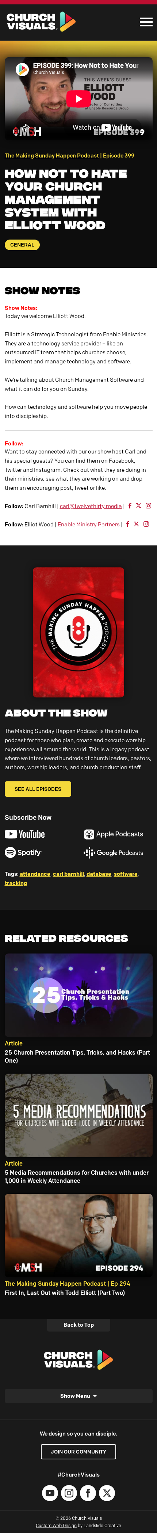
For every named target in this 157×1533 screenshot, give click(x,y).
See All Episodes (38, 789)
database (99, 873)
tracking (16, 883)
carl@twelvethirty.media (91, 506)
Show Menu (75, 1395)
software (126, 873)
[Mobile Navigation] (145, 22)
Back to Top (79, 1325)
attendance (35, 873)
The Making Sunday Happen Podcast (52, 155)
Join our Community (78, 1451)
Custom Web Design (56, 1525)
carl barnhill (68, 873)
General (22, 244)
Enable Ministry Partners (89, 524)
